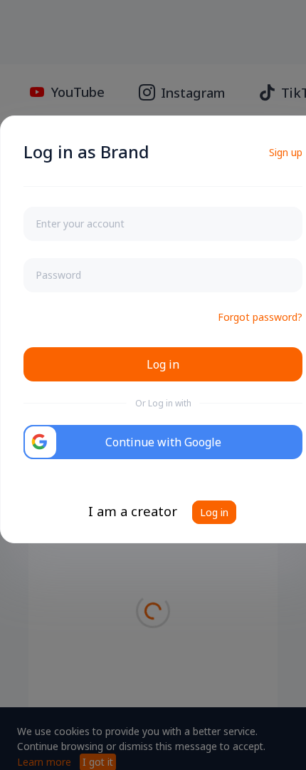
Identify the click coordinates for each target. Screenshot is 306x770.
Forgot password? (260, 317)
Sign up (285, 152)
